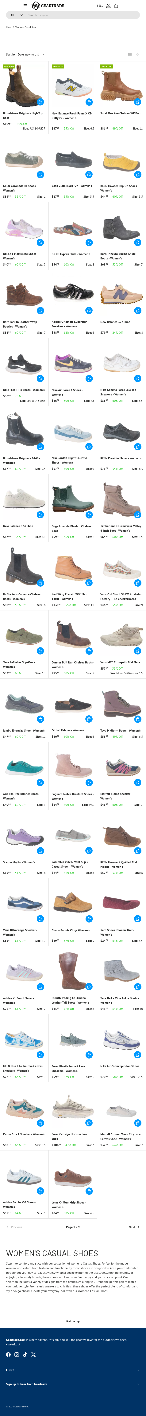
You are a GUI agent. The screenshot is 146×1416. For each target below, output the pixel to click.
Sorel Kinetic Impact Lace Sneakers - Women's (68, 1068)
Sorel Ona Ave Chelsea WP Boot (121, 113)
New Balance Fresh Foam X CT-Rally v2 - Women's (72, 115)
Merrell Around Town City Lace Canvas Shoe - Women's (120, 1136)
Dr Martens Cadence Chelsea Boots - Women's (21, 596)
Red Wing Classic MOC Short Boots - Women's (70, 596)
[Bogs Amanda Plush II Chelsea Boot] (73, 498)
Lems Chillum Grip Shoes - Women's (69, 1204)
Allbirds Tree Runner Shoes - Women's (21, 796)
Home (9, 27)
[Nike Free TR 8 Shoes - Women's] (24, 362)
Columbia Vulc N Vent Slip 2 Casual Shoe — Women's (70, 864)
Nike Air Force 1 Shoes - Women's (67, 392)
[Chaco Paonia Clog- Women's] (73, 902)
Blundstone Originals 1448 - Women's (21, 460)
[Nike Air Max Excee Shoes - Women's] (24, 226)
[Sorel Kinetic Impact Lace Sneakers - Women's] (73, 1038)
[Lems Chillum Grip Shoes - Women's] (73, 1175)
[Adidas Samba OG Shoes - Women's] (24, 1175)
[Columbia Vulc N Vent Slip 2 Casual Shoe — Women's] (73, 834)
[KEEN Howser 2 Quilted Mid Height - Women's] (121, 834)
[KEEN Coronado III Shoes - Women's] (24, 158)
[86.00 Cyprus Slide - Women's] (73, 226)
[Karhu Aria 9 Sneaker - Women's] (24, 1106)
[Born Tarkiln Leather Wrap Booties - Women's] (24, 294)
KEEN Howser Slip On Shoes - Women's (119, 188)
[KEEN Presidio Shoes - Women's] (121, 430)
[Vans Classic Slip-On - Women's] (73, 158)
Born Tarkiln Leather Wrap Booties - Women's (20, 324)
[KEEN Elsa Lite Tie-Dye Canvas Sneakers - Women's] (24, 1038)
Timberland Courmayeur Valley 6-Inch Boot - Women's (120, 528)
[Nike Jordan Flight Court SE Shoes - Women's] (73, 430)
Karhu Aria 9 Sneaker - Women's (24, 1134)
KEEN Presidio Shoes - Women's (120, 458)
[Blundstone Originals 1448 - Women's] (24, 430)
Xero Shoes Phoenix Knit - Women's (117, 932)
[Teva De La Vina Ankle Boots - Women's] (121, 970)
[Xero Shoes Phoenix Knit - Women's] (121, 902)
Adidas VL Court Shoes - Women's (18, 1000)
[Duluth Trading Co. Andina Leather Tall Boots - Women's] (73, 970)
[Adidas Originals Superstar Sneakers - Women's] (73, 294)
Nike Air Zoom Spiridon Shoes (119, 1066)
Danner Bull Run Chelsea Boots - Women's (73, 664)
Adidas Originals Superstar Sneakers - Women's (69, 324)
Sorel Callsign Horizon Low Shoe (69, 1136)
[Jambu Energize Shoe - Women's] (24, 703)
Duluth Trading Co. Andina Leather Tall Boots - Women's (70, 1000)
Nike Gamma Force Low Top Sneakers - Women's (118, 392)
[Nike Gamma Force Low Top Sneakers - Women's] (121, 362)
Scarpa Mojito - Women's (19, 862)
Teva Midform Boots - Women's (120, 730)
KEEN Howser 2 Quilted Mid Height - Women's (118, 864)
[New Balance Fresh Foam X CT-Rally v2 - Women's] (73, 85)
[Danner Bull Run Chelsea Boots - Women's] (73, 634)
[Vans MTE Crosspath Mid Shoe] (121, 634)
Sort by (11, 54)
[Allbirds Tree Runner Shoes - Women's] (24, 766)
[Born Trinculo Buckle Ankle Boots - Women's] (121, 226)
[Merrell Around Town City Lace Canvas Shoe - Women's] (121, 1106)
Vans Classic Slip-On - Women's (72, 186)
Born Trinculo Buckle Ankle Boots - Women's (118, 256)
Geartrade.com (21, 1406)
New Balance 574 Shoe (18, 526)
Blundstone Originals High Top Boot (23, 115)
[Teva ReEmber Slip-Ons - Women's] (24, 634)
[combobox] (73, 15)
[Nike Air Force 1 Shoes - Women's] (73, 362)
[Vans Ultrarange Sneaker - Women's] (24, 902)
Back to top (73, 1321)
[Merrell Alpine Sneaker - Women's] (121, 766)
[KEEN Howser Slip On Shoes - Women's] (121, 158)
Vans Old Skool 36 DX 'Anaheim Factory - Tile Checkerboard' (120, 596)
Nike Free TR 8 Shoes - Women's (24, 390)
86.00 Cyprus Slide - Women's (71, 254)
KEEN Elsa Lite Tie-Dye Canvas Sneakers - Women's (23, 1068)
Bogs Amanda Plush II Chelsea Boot (71, 528)
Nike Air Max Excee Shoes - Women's (20, 256)
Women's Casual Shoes (26, 27)
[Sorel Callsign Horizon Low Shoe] (73, 1106)
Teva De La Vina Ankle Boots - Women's (119, 1000)
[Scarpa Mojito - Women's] (24, 834)
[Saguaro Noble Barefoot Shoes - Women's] (73, 766)
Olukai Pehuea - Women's (68, 730)
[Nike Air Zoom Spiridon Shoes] (121, 1038)
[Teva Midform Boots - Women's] (121, 703)
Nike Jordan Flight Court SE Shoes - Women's (69, 460)
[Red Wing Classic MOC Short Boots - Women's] (73, 566)
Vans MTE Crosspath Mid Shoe (120, 662)
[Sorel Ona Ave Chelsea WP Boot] (121, 85)
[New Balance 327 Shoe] (121, 294)
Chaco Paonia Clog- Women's (71, 930)
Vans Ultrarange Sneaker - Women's (20, 932)
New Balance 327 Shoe (115, 322)
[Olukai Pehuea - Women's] (73, 703)
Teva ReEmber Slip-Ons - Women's (19, 664)
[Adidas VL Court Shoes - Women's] (24, 970)
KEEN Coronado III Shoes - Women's (20, 188)
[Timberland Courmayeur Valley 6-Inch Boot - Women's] (121, 498)
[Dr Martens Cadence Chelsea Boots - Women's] (24, 566)
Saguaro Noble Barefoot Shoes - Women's (73, 796)
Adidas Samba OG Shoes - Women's (19, 1204)
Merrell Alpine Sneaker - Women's (116, 796)
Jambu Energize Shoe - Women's (24, 730)
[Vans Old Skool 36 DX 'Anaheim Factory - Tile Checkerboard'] (121, 566)
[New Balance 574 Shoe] (24, 498)
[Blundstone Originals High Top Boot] (24, 85)
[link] (28, 1227)
